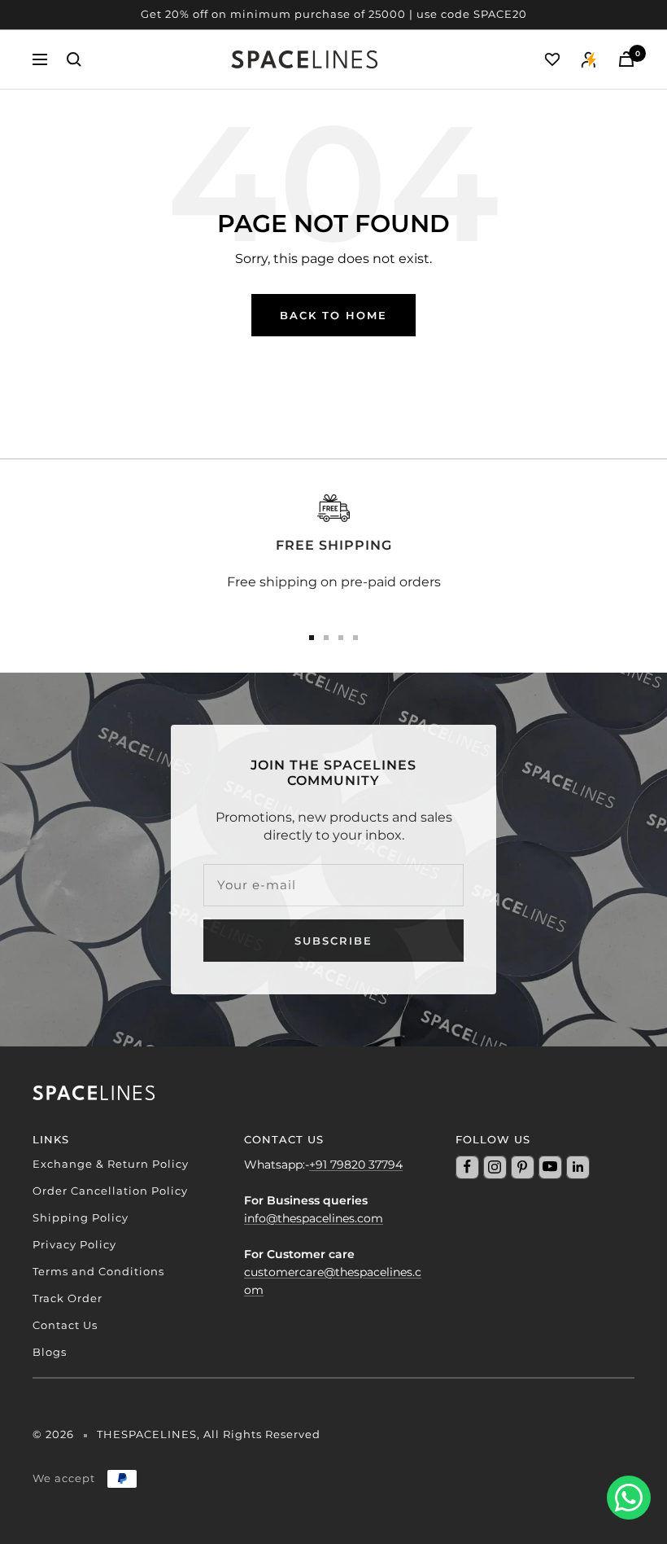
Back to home (333, 315)
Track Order (67, 1298)
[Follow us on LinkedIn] (577, 1167)
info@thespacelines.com (313, 1218)
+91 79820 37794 (356, 1164)
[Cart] (626, 59)
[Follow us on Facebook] (467, 1167)
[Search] (74, 59)
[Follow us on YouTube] (549, 1167)
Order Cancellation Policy (110, 1190)
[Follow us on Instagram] (494, 1167)
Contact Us (65, 1324)
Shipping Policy (81, 1217)
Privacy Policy (74, 1244)
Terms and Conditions (98, 1271)
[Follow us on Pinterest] (522, 1167)
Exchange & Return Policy (111, 1163)
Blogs (50, 1351)
